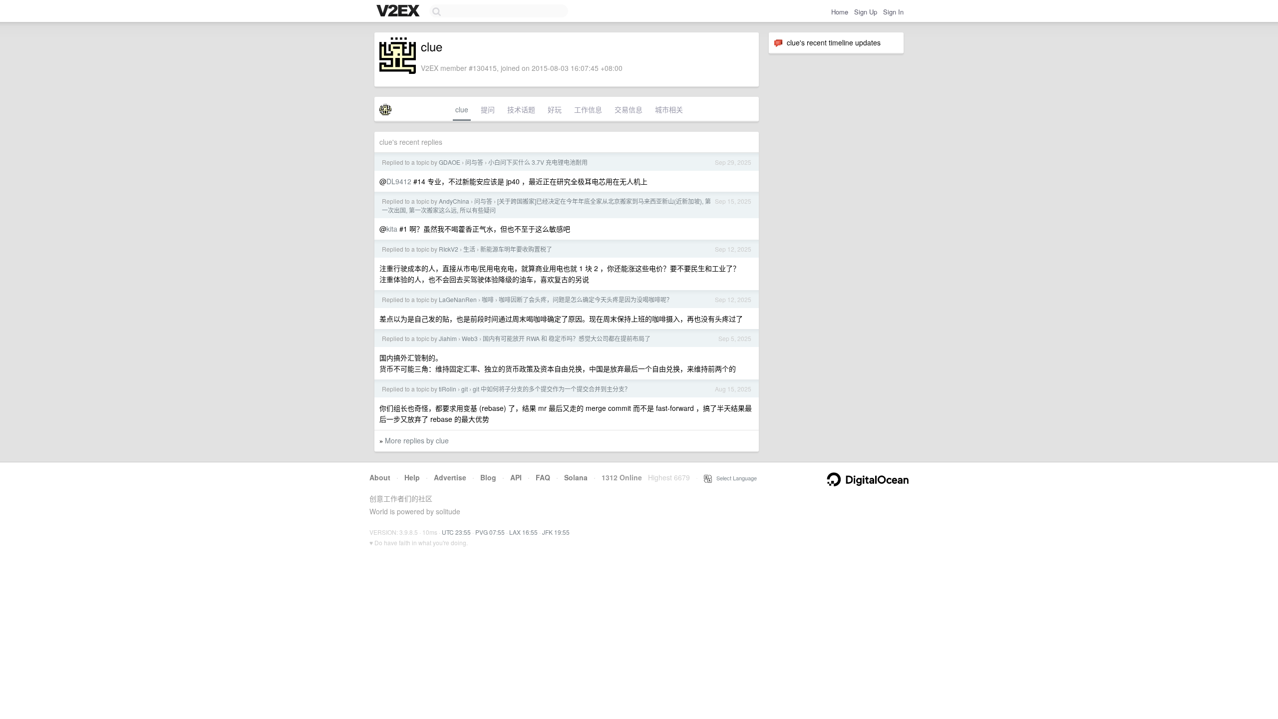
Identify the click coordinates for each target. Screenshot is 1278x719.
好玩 (555, 109)
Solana (576, 477)
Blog (488, 477)
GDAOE (449, 162)
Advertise (450, 477)
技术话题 (521, 109)
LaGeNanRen (458, 299)
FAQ (543, 477)
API (516, 477)
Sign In (893, 11)
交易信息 (628, 109)
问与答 (474, 162)
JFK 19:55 (556, 532)
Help (412, 477)
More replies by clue (417, 440)
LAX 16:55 (523, 532)
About (379, 477)
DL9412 (398, 181)
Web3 (470, 338)
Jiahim (448, 338)
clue (461, 109)
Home (839, 11)
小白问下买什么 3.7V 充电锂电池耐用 (538, 162)
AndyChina (454, 201)
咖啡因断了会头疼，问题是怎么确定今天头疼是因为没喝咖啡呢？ (585, 299)
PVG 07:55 (490, 532)
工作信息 (588, 109)
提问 (488, 109)
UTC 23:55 (456, 532)
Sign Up (865, 11)
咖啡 (488, 299)
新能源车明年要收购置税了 (516, 249)
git (464, 388)
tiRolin (447, 388)
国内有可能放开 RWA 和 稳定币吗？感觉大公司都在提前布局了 (566, 338)
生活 (469, 249)
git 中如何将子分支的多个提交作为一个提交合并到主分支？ (552, 388)
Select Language (734, 478)
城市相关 (669, 109)
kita (391, 229)
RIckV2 (448, 249)
